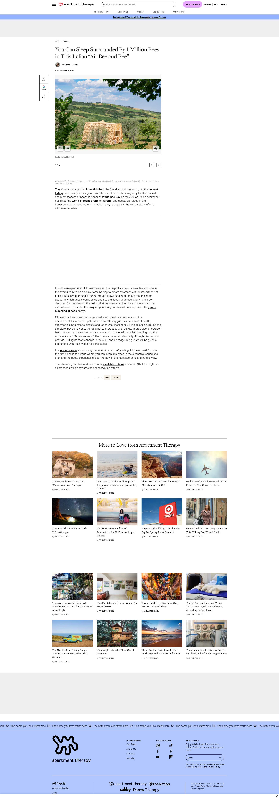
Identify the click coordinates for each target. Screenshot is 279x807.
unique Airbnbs (92, 189)
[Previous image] (151, 165)
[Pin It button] (67, 148)
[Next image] (158, 165)
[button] (108, 125)
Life (57, 41)
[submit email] (220, 757)
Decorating (123, 11)
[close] (276, 796)
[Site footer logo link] (87, 747)
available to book (113, 364)
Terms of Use (197, 767)
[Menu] (54, 4)
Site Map (130, 758)
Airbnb (107, 200)
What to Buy (179, 11)
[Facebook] (158, 751)
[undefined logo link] (76, 4)
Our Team (131, 744)
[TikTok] (171, 745)
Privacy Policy (214, 767)
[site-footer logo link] (58, 783)
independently (64, 181)
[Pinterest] (171, 751)
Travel (65, 41)
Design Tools (158, 11)
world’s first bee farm (85, 200)
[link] (72, 483)
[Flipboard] (171, 757)
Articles (140, 11)
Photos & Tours (101, 11)
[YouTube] (158, 757)
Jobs (54, 792)
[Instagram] (158, 745)
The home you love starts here (53, 725)
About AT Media (60, 788)
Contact (130, 753)
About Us (131, 749)
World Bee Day (111, 196)
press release (68, 350)
